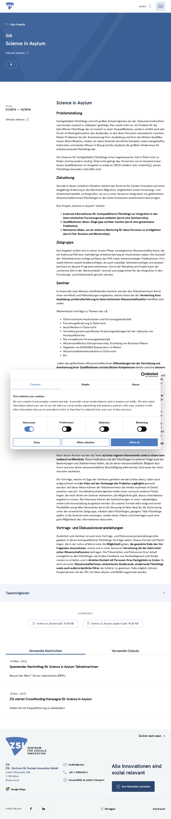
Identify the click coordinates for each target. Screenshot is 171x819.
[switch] (66, 429)
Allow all (134, 442)
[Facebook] (30, 808)
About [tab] (135, 384)
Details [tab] (85, 384)
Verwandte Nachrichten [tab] (45, 651)
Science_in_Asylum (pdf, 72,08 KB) (55, 623)
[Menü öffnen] (160, 6)
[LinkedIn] (43, 808)
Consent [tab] (35, 384)
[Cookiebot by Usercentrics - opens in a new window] (143, 374)
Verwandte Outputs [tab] (125, 651)
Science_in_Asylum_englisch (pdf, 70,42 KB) (114, 623)
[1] (150, 165)
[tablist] (85, 687)
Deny (37, 442)
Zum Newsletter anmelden (136, 786)
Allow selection (86, 442)
